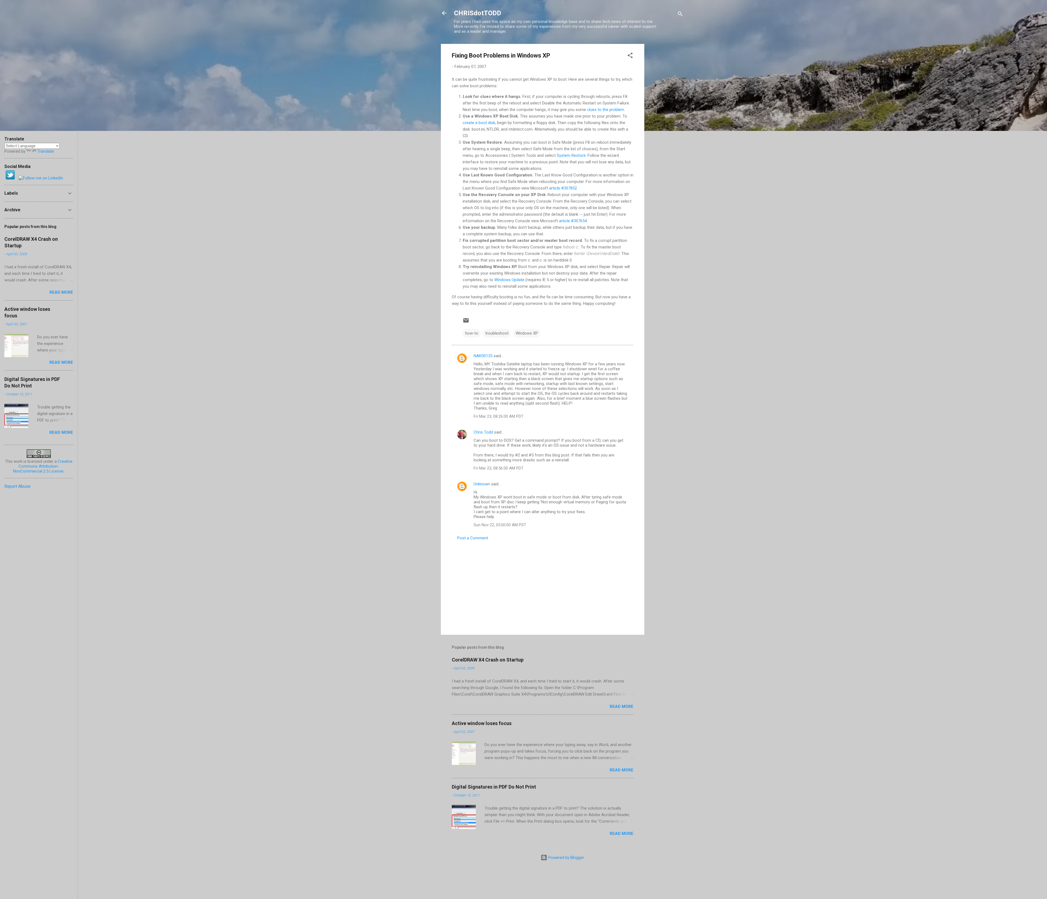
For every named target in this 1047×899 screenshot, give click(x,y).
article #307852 (563, 188)
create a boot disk (479, 122)
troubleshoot (497, 333)
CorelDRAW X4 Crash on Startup (488, 660)
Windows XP (527, 333)
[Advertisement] (666, 126)
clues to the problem (605, 109)
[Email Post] (466, 322)
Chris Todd (483, 432)
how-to (471, 333)
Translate (45, 151)
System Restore (571, 155)
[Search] (680, 15)
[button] (630, 56)
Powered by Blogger (565, 857)
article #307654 (573, 220)
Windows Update (509, 279)
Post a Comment (472, 538)
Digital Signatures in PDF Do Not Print (494, 787)
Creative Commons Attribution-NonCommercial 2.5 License (43, 466)
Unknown (482, 484)
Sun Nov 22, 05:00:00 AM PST (500, 524)
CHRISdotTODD (477, 13)
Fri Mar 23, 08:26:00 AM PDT (499, 416)
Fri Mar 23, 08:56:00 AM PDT (499, 468)
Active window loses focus (482, 723)
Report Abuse (17, 486)
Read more (621, 706)
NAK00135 (483, 355)
